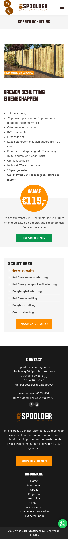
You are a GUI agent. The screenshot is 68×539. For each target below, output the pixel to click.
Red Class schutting (24, 298)
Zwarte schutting (23, 312)
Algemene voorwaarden (34, 511)
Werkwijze (34, 498)
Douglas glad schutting (27, 291)
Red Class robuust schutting (30, 277)
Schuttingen (34, 485)
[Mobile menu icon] (62, 7)
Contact (34, 502)
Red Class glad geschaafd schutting (34, 284)
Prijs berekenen (34, 507)
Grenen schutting (23, 270)
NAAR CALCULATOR (34, 324)
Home (34, 481)
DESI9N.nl (34, 535)
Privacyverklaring (34, 516)
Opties (34, 489)
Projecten (34, 494)
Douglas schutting (23, 305)
